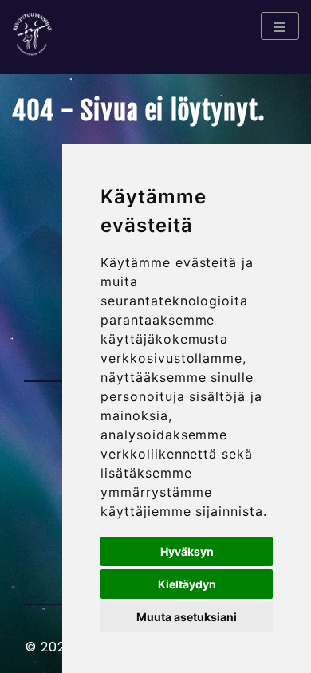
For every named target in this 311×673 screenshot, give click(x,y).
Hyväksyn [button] (187, 551)
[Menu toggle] (280, 26)
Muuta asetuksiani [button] (186, 617)
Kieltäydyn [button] (187, 584)
